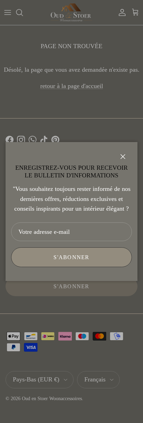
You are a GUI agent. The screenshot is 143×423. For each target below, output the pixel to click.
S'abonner (71, 257)
